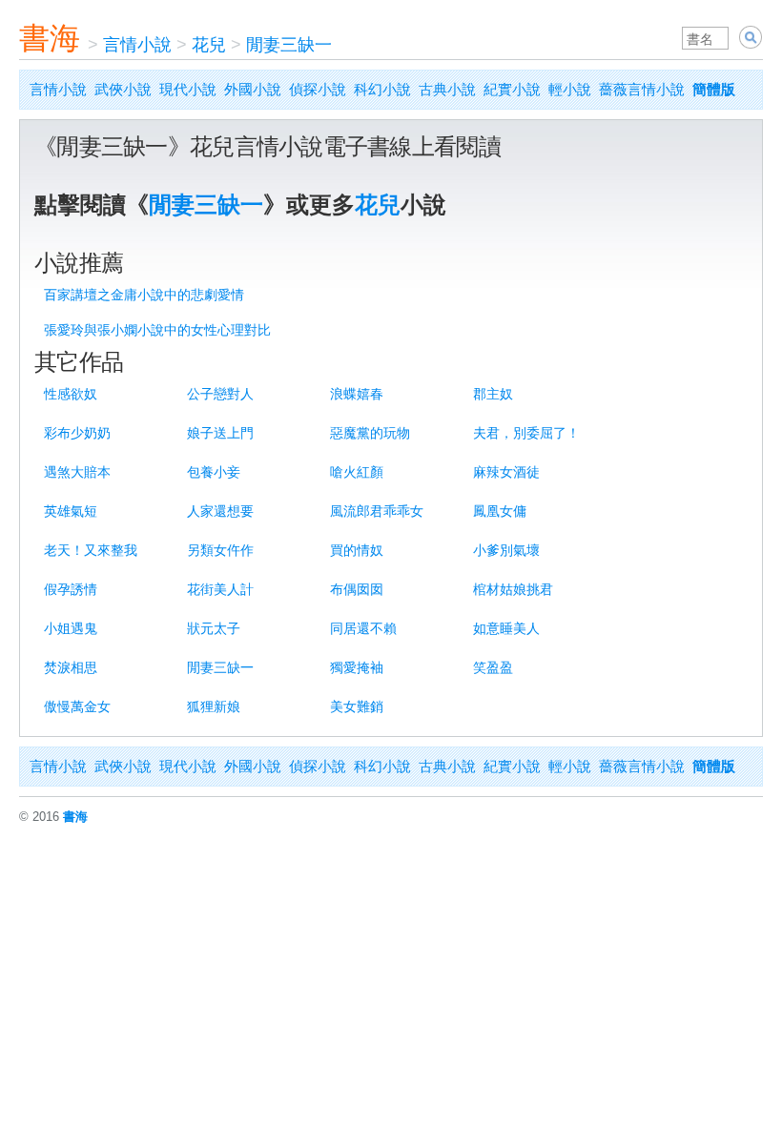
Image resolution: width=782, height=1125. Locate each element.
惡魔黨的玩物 (370, 432)
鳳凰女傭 (499, 511)
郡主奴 (493, 393)
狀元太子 (213, 628)
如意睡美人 (506, 628)
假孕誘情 (70, 589)
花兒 (209, 44)
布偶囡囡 (356, 589)
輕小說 (569, 89)
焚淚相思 (70, 667)
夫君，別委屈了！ (526, 432)
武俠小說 (123, 89)
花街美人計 (220, 589)
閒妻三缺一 (289, 44)
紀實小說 (512, 89)
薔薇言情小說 (642, 89)
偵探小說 (317, 89)
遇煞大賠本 (77, 472)
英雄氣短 (70, 511)
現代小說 (187, 89)
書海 (49, 38)
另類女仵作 (220, 550)
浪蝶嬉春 (356, 393)
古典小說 (447, 89)
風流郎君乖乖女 (376, 511)
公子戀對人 (220, 393)
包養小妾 (213, 472)
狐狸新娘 (213, 706)
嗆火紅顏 (356, 472)
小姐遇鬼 (70, 628)
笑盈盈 (493, 667)
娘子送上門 (220, 432)
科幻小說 (382, 89)
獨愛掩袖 (356, 667)
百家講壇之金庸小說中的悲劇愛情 (144, 294)
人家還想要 (220, 511)
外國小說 (252, 89)
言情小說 (137, 44)
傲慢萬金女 (77, 706)
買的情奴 (356, 550)
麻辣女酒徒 (506, 472)
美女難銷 (356, 706)
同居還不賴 (363, 628)
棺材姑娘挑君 (513, 589)
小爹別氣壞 (506, 550)
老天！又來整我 (90, 550)
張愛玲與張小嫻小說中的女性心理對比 (157, 330)
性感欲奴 (70, 393)
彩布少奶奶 (77, 432)
